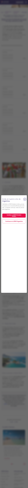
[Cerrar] (25, 199)
